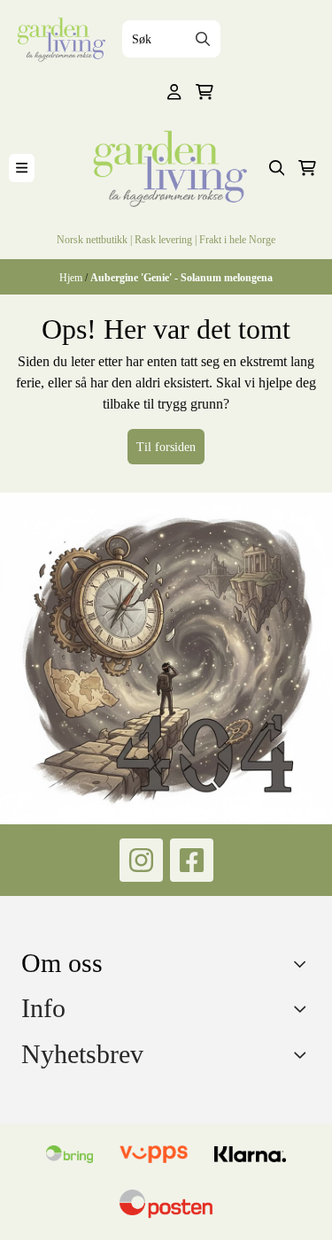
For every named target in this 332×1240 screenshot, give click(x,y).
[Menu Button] (22, 167)
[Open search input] (277, 168)
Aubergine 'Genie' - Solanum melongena (181, 277)
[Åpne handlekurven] (204, 92)
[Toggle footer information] (304, 964)
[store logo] (59, 39)
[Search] (202, 38)
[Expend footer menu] (303, 1008)
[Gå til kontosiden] (174, 92)
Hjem (72, 277)
